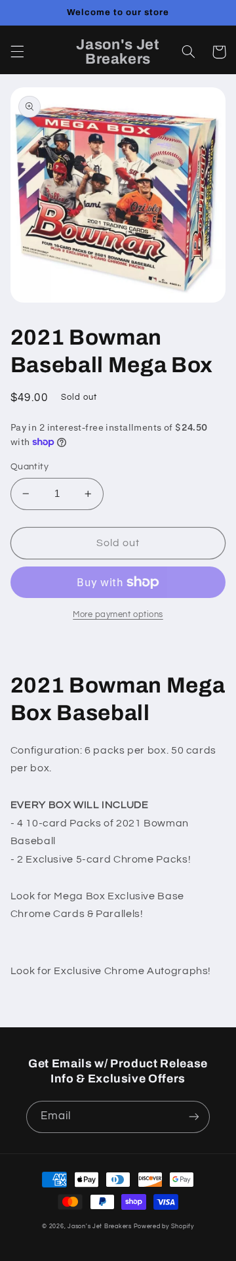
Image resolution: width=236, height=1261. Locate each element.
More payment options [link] (118, 614)
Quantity (29, 466)
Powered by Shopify (164, 1226)
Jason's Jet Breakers (100, 1226)
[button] (17, 52)
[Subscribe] (194, 1117)
